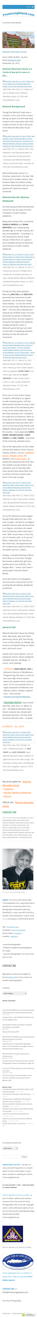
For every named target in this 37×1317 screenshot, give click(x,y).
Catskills (14, 820)
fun (19, 818)
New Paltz (23, 818)
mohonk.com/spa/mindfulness (16, 696)
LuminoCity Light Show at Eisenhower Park (15, 1113)
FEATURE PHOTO (12, 702)
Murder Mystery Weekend (16, 832)
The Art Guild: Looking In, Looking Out (14, 1123)
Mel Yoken (26, 827)
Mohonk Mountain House (14, 51)
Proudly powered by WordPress (21, 1313)
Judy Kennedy (21, 825)
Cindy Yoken (21, 820)
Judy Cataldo (6, 1024)
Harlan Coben (19, 822)
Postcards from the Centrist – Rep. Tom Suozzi (16, 1094)
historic (26, 822)
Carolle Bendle (6, 820)
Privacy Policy (6, 1313)
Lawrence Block (13, 827)
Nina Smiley (9, 835)
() (14, 60)
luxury (20, 827)
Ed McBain (11, 822)
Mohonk (5, 830)
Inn (10, 825)
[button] (29, 7)
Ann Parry (5, 1068)
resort (15, 835)
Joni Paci (14, 825)
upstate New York (12, 837)
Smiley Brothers (23, 835)
